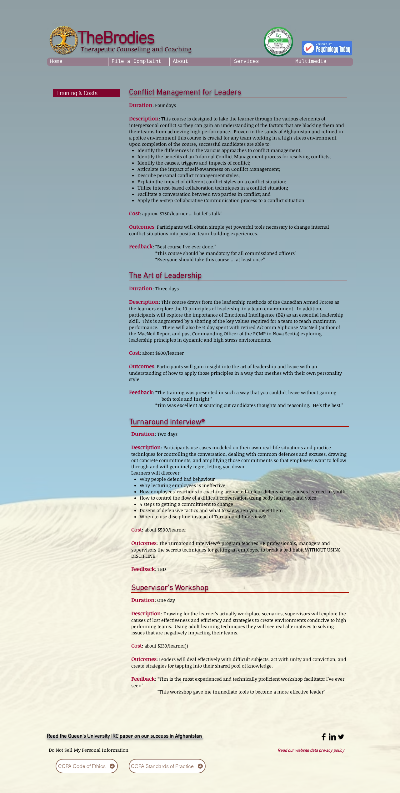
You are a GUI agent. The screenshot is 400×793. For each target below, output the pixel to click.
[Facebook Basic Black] (323, 736)
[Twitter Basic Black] (341, 736)
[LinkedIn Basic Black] (332, 736)
